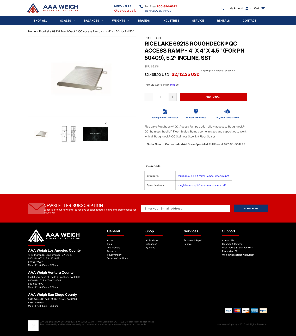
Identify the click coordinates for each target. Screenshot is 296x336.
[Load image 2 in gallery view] (68, 133)
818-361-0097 (35, 261)
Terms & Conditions (117, 258)
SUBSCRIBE (251, 208)
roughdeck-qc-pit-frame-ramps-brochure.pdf (203, 175)
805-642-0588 (53, 280)
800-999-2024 (36, 280)
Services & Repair (193, 240)
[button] (222, 8)
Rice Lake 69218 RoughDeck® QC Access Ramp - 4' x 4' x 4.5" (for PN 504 (86, 31)
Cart (258, 8)
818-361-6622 (53, 258)
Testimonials (113, 247)
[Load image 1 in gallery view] (41, 133)
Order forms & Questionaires (237, 247)
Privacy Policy (114, 254)
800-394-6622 (167, 6)
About (110, 240)
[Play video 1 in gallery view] (95, 133)
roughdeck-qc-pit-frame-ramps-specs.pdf (202, 185)
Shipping (205, 70)
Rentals (188, 244)
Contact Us (228, 240)
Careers (111, 251)
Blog (109, 244)
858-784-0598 (36, 302)
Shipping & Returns (232, 244)
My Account (236, 8)
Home (32, 31)
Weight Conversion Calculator (238, 254)
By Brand (150, 247)
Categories (151, 244)
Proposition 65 (230, 251)
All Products (151, 240)
